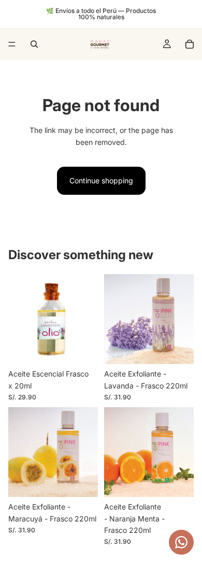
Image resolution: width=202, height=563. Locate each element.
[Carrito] (189, 44)
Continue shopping (101, 180)
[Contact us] (181, 542)
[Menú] (12, 44)
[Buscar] (34, 44)
